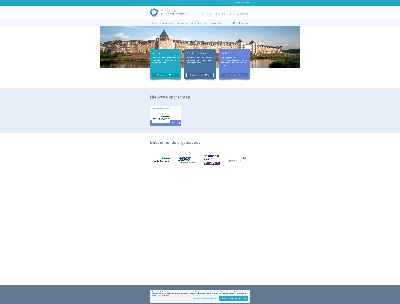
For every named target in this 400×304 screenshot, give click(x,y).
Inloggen (236, 3)
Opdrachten (167, 23)
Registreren (245, 3)
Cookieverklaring (197, 298)
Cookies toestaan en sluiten (233, 298)
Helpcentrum (216, 23)
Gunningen (182, 23)
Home (155, 23)
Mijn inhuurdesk (240, 23)
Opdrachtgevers (198, 23)
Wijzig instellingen (210, 298)
